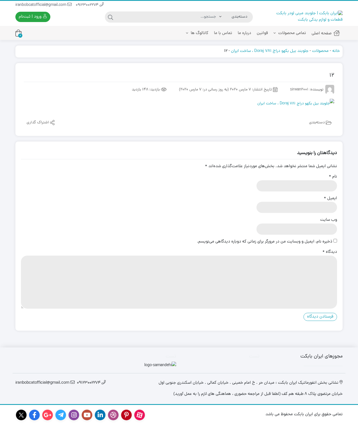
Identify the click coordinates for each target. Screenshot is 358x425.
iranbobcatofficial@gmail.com (41, 5)
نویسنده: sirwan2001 (306, 90)
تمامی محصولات (291, 33)
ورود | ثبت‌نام (31, 17)
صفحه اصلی (322, 33)
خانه (336, 51)
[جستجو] (110, 17)
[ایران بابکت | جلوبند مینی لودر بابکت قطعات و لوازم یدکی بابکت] (304, 17)
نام (333, 177)
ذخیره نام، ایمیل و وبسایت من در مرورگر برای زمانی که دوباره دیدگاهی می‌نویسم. (264, 242)
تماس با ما (223, 33)
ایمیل (330, 199)
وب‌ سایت (328, 220)
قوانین (262, 33)
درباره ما (244, 33)
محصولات (320, 51)
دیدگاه (329, 252)
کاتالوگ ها (199, 33)
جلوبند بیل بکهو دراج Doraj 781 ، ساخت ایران (269, 51)
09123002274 (88, 5)
